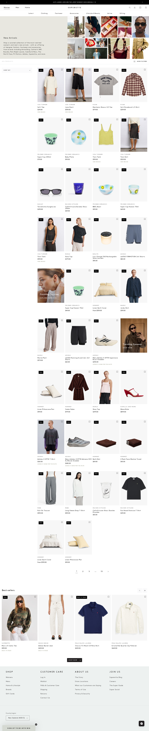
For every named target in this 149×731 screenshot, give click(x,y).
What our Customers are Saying (88, 685)
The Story (79, 677)
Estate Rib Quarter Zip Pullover (124, 645)
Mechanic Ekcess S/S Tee (102, 107)
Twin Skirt (124, 157)
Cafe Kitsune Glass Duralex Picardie (104, 511)
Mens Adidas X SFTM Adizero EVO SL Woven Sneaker (78, 460)
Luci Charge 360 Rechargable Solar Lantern (105, 257)
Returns (43, 693)
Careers (113, 681)
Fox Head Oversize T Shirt (130, 510)
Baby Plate (69, 157)
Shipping (43, 689)
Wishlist (43, 681)
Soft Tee (40, 107)
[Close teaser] (36, 724)
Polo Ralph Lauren (83, 643)
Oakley (40, 204)
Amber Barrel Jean (45, 645)
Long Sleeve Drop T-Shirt (75, 510)
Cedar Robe (70, 409)
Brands (9, 689)
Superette (6, 643)
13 (102, 571)
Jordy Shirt (124, 308)
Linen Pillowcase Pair (45, 409)
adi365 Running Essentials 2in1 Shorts (77, 358)
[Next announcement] (142, 2)
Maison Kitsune (71, 204)
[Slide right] (144, 590)
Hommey (96, 305)
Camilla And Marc (128, 406)
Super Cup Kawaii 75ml (129, 206)
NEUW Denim (43, 643)
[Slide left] (139, 590)
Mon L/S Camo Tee (9, 645)
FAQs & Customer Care (49, 685)
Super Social (115, 689)
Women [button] (7, 7)
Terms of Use (80, 689)
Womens (9, 677)
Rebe (39, 508)
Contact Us (45, 698)
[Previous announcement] (6, 2)
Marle (67, 254)
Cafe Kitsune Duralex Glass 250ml (76, 207)
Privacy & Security (82, 693)
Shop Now (72, 660)
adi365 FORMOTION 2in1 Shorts (132, 256)
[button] (129, 7)
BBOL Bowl (97, 206)
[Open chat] (141, 723)
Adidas (123, 254)
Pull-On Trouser (43, 510)
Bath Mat (96, 459)
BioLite (95, 254)
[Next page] (108, 571)
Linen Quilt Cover (100, 308)
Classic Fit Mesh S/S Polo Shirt (87, 645)
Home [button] (27, 7)
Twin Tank (97, 157)
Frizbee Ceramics (44, 154)
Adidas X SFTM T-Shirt (46, 459)
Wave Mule (124, 409)
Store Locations (81, 681)
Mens (8, 681)
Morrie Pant (42, 358)
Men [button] (17, 7)
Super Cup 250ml (44, 157)
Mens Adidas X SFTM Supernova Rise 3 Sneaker (105, 358)
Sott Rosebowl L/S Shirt (130, 107)
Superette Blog (116, 677)
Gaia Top (69, 256)
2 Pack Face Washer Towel (131, 459)
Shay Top (96, 409)
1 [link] (76, 571)
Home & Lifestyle (13, 685)
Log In (43, 677)
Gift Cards (10, 693)
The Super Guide (116, 685)
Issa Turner (42, 104)
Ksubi (95, 104)
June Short (69, 107)
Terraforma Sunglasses (46, 206)
